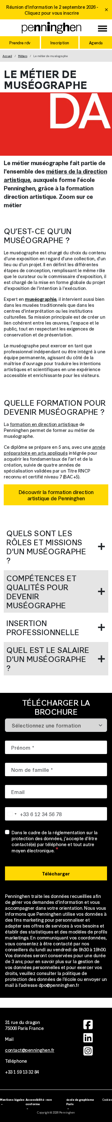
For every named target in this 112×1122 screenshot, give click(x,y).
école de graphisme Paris (80, 1101)
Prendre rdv (19, 42)
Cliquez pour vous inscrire (52, 12)
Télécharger (56, 873)
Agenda (96, 42)
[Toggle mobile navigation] (102, 29)
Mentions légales (12, 1099)
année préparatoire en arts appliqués (54, 449)
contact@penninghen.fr (29, 1049)
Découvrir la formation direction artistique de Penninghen (56, 494)
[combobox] (11, 813)
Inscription (59, 42)
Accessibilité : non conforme (39, 1101)
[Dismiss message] (106, 10)
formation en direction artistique (44, 424)
